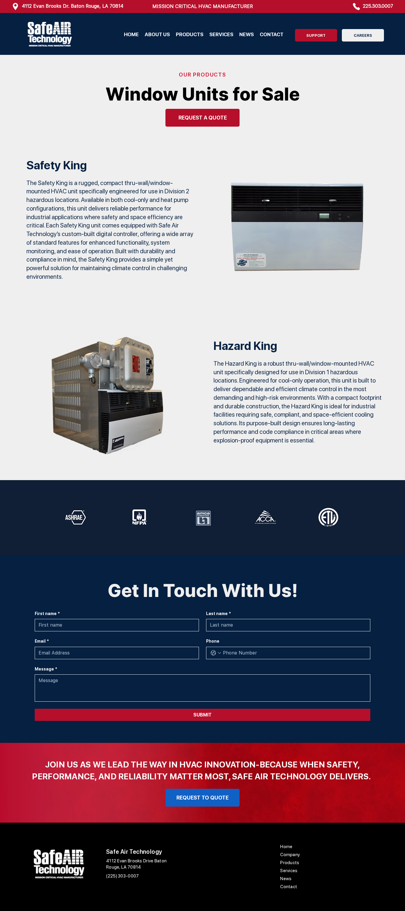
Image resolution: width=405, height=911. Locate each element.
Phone (212, 641)
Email (42, 641)
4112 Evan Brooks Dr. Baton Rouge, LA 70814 (72, 6)
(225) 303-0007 (122, 876)
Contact (288, 886)
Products (289, 862)
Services (288, 870)
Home (286, 846)
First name (47, 613)
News (285, 878)
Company (290, 854)
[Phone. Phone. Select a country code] (216, 653)
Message (46, 669)
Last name (218, 613)
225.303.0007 (378, 6)
